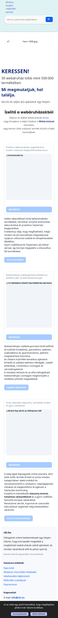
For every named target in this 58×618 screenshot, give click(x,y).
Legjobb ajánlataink (16, 387)
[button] (26, 28)
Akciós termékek (15, 259)
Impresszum (10, 584)
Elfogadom (19, 614)
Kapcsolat (9, 568)
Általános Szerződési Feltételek (20, 572)
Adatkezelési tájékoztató (17, 576)
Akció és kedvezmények (18, 518)
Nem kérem (39, 614)
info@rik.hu (18, 597)
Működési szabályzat (15, 580)
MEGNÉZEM (14, 209)
